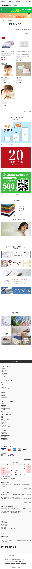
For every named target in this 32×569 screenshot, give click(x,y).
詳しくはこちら (27, 459)
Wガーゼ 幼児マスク (5, 77)
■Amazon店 (12, 563)
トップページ (4, 20)
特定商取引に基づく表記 (19, 559)
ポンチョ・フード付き (5, 408)
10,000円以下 (4, 397)
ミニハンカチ (4, 376)
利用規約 (16, 561)
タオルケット (4, 406)
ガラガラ (3, 411)
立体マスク (3, 430)
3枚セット (3, 382)
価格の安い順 (18, 29)
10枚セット (3, 385)
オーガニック (19, 54)
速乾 (2, 416)
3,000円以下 (3, 392)
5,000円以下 (3, 395)
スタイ (2, 403)
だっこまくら (4, 409)
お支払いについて (5, 525)
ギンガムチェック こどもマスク (7, 51)
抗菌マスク (19, 58)
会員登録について (5, 522)
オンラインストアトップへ (16, 361)
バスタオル (3, 368)
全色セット (3, 387)
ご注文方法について (5, 524)
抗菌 (28, 56)
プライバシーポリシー (9, 561)
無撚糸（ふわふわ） (5, 419)
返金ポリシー (21, 561)
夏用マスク (3, 436)
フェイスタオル (4, 370)
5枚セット (3, 384)
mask (2, 53)
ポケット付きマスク (10, 53)
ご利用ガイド (4, 521)
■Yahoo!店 (18, 563)
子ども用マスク (8, 55)
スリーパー (3, 405)
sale (5, 53)
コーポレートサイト (6, 533)
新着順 (29, 29)
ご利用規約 (11, 559)
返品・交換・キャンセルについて (8, 528)
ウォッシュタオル (5, 373)
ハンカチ (3, 374)
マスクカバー (4, 428)
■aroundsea (23, 563)
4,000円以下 (3, 394)
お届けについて (4, 527)
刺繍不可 (3, 55)
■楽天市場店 (7, 563)
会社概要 (6, 559)
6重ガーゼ (3, 423)
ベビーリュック (4, 412)
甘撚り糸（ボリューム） (6, 420)
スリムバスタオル (5, 371)
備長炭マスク (4, 438)
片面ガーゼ (3, 422)
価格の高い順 (24, 29)
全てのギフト (4, 390)
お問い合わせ (4, 536)
